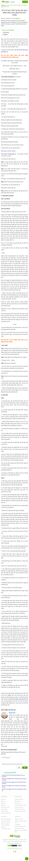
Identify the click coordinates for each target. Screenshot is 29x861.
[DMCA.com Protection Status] (12, 846)
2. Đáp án (5, 34)
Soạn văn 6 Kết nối (5, 823)
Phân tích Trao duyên (19, 828)
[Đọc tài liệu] (13, 852)
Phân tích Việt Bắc (19, 799)
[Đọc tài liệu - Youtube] (16, 852)
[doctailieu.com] (14, 836)
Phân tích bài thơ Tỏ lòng (20, 805)
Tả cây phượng (4, 811)
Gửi (25, 767)
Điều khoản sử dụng (17, 848)
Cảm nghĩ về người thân (20, 826)
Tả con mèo (17, 803)
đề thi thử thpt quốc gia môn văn (19, 699)
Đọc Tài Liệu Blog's (5, 825)
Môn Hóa (3, 805)
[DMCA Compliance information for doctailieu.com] (19, 846)
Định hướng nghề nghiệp (20, 811)
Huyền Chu (12, 713)
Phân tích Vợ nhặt (19, 819)
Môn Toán (3, 803)
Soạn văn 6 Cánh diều (6, 819)
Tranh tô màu (4, 809)
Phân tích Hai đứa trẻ (19, 809)
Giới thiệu (9, 848)
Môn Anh (3, 801)
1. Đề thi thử (5, 32)
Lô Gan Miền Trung (5, 828)
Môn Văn (3, 799)
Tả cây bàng (17, 824)
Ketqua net (3, 827)
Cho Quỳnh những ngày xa (8, 154)
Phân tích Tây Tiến (5, 807)
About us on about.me (6, 813)
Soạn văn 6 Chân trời (5, 821)
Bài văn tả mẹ (18, 801)
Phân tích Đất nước (19, 807)
